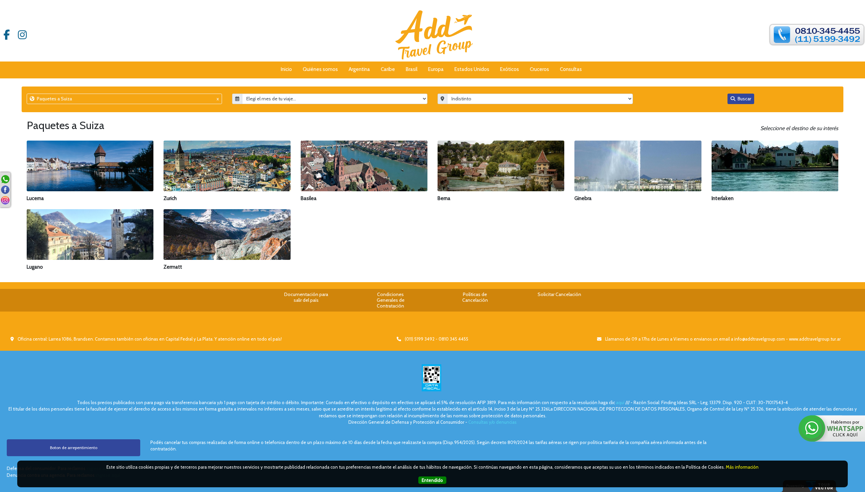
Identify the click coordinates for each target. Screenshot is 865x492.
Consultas (571, 69)
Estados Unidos (471, 69)
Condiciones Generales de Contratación (390, 300)
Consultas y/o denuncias (492, 422)
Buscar (744, 99)
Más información (742, 467)
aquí (620, 402)
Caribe (388, 69)
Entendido (432, 480)
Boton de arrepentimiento (73, 447)
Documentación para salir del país (306, 297)
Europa (436, 69)
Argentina (359, 69)
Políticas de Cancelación (475, 297)
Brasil (411, 69)
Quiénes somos (320, 69)
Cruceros (539, 69)
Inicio (286, 69)
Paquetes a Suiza (127, 99)
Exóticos (509, 69)
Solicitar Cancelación (559, 294)
